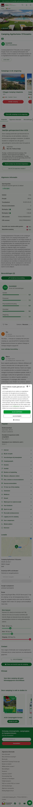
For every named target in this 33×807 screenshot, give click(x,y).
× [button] (29, 386)
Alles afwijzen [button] (17, 416)
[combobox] (27, 386)
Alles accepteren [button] (17, 412)
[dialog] (16, 403)
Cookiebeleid (16, 406)
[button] (16, 420)
